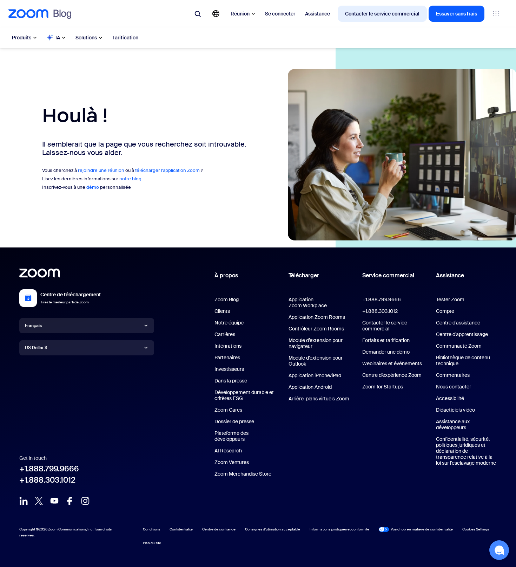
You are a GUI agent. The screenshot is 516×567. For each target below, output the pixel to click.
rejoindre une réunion (101, 170)
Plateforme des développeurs (231, 436)
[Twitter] (39, 501)
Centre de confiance (219, 529)
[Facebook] (70, 501)
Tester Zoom (450, 299)
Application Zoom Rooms (317, 317)
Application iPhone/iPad (315, 375)
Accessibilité (450, 398)
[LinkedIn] (23, 501)
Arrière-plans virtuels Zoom (319, 398)
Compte (445, 311)
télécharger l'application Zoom (167, 170)
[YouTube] (54, 501)
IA (57, 37)
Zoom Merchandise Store (242, 474)
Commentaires (453, 375)
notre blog (130, 179)
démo (92, 187)
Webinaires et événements (392, 363)
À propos (226, 275)
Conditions (151, 529)
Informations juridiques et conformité (339, 529)
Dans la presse (230, 381)
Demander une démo (386, 352)
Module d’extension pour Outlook (316, 361)
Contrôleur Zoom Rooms (316, 329)
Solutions (86, 37)
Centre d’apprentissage (462, 334)
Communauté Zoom (459, 346)
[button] (499, 550)
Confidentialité (181, 529)
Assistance (317, 14)
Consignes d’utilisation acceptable (272, 529)
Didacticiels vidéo (455, 410)
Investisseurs (229, 369)
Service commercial (388, 275)
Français (33, 325)
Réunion (240, 14)
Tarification (125, 37)
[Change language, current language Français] (215, 13)
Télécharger (304, 275)
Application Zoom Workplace (308, 302)
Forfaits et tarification (386, 340)
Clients (222, 311)
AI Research (228, 450)
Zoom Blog (226, 299)
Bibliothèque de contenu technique (463, 360)
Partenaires (227, 357)
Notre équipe (229, 323)
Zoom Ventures (231, 462)
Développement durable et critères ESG (244, 395)
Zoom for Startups (382, 387)
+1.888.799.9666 (49, 469)
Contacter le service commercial (382, 14)
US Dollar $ (36, 347)
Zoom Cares (228, 410)
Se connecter (280, 14)
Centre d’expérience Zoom (392, 375)
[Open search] (198, 14)
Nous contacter (453, 387)
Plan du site (152, 543)
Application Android (310, 387)
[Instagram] (85, 501)
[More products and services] (496, 13)
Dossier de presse (234, 421)
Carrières (224, 334)
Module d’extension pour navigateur (316, 343)
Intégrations (228, 346)
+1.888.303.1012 (47, 480)
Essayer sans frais (456, 14)
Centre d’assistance (458, 323)
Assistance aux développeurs (453, 424)
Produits (21, 37)
